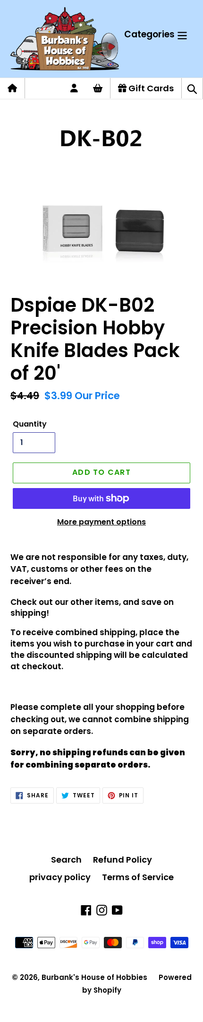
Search (66, 859)
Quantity (30, 424)
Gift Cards (150, 88)
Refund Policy (122, 859)
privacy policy (60, 877)
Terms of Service (138, 877)
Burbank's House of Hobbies (94, 977)
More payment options (101, 521)
